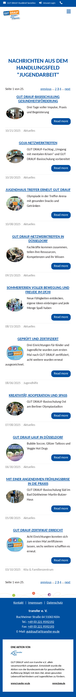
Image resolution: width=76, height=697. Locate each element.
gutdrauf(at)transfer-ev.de (43, 631)
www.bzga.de (58, 683)
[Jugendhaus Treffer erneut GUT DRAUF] (15, 203)
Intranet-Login (49, 3)
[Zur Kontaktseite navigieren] (60, 3)
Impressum (35, 603)
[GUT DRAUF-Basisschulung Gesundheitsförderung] (15, 113)
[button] (70, 691)
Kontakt (18, 603)
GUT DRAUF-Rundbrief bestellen (21, 3)
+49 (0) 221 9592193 (41, 627)
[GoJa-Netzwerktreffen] (15, 156)
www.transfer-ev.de (20, 683)
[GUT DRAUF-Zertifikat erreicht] (15, 544)
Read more (61, 121)
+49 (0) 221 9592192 (41, 622)
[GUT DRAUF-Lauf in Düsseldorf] (15, 452)
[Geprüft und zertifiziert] (15, 352)
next (67, 89)
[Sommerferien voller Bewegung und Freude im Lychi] (15, 305)
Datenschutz (55, 603)
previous (45, 89)
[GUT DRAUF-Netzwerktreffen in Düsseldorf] (15, 254)
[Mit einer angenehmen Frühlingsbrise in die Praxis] (15, 496)
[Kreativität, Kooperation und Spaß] (15, 409)
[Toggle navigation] (68, 12)
